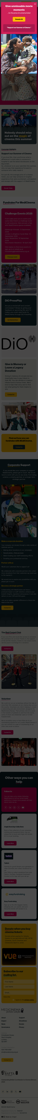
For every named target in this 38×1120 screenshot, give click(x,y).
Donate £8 (19, 19)
